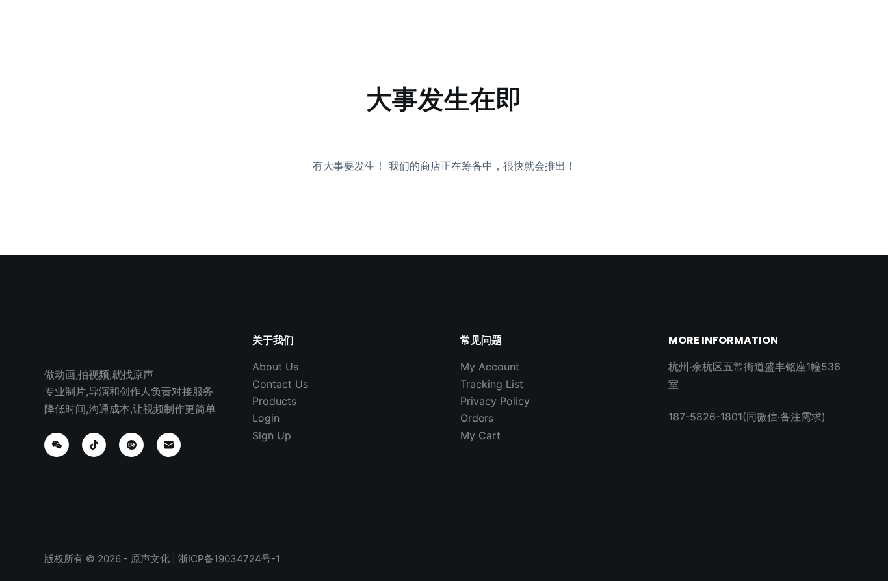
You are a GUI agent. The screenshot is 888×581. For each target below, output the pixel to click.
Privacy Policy (495, 400)
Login (266, 417)
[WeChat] (56, 445)
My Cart (480, 435)
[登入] (826, 39)
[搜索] (797, 39)
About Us (438, 38)
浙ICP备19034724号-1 (229, 558)
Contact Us (570, 38)
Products (274, 400)
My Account (489, 366)
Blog (501, 38)
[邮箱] (169, 445)
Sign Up (271, 435)
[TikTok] (94, 445)
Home (303, 38)
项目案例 (366, 38)
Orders (476, 417)
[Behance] (131, 445)
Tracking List (491, 384)
